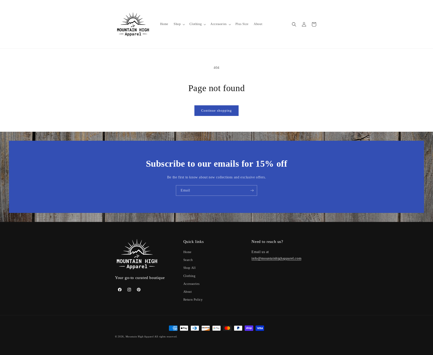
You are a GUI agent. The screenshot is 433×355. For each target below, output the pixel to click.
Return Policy (193, 299)
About (187, 291)
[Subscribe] (252, 190)
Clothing (189, 276)
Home (187, 252)
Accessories (191, 284)
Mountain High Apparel (140, 336)
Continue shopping (216, 110)
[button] (179, 24)
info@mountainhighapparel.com (276, 258)
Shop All (189, 268)
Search (188, 260)
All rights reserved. (165, 336)
